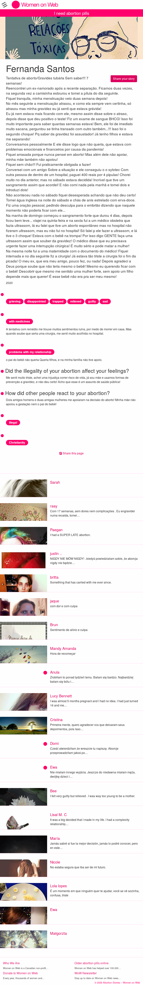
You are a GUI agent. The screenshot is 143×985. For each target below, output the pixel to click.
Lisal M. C (58, 814)
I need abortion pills (71, 13)
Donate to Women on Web (20, 973)
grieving (14, 301)
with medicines (19, 321)
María (55, 838)
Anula (54, 672)
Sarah (55, 482)
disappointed (36, 301)
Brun (54, 624)
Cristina (56, 719)
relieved (75, 301)
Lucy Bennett (61, 695)
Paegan (56, 529)
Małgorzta (58, 933)
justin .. (56, 553)
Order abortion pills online (91, 963)
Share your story (124, 78)
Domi (54, 743)
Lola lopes (58, 885)
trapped (58, 301)
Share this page (73, 453)
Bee (53, 790)
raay (53, 506)
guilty (92, 301)
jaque (54, 601)
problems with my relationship (30, 352)
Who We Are (11, 963)
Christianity (17, 442)
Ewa (53, 767)
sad (105, 301)
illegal (13, 422)
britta (54, 577)
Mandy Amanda (63, 648)
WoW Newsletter (85, 973)
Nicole (55, 862)
